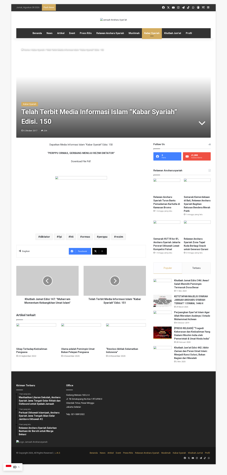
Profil (189, 33)
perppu (103, 236)
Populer (168, 268)
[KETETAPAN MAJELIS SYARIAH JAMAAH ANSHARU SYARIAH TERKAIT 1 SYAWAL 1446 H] (162, 301)
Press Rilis (86, 33)
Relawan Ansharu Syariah (110, 33)
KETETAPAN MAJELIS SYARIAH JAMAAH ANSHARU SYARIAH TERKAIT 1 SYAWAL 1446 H (191, 300)
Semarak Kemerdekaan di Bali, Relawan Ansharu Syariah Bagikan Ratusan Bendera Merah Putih (197, 204)
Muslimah (134, 33)
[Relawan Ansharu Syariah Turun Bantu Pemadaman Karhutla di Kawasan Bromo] (166, 186)
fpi (60, 236)
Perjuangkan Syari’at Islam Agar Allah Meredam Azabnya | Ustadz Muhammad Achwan (192, 316)
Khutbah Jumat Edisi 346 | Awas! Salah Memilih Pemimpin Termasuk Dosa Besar (191, 284)
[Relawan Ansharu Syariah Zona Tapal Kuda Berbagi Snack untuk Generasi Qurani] (197, 228)
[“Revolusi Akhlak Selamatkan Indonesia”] (126, 334)
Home (26, 50)
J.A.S (57, 453)
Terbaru (196, 268)
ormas (86, 236)
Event (72, 33)
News (50, 33)
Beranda (37, 33)
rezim (119, 236)
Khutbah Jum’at (172, 33)
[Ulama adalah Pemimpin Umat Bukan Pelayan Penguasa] (81, 334)
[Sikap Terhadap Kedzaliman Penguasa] (36, 334)
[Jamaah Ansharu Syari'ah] (113, 20)
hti (71, 236)
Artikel (60, 33)
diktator (45, 236)
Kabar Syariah (152, 33)
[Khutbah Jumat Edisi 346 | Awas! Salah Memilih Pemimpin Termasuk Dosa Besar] (162, 285)
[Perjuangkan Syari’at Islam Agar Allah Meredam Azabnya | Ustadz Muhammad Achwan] (162, 317)
